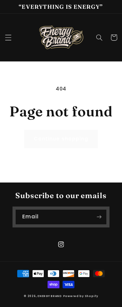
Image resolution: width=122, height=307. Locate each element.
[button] (8, 37)
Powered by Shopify (80, 296)
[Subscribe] (99, 217)
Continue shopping (61, 138)
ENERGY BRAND (50, 296)
